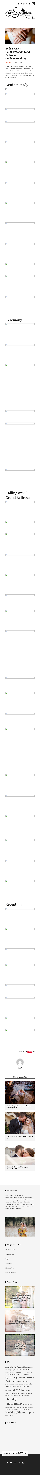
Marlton (17, 1384)
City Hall (25, 1372)
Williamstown (15, 1416)
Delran (26, 1374)
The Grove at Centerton (17, 1407)
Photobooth (14, 1393)
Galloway (19, 1381)
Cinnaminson (17, 1372)
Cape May (19, 1369)
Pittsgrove (21, 1393)
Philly (7, 1393)
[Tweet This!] (26, 1051)
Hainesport (25, 1381)
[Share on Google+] (34, 1051)
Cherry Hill (26, 1370)
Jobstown (8, 1384)
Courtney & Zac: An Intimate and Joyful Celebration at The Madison (20, 1346)
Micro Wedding (24, 1384)
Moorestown (15, 1386)
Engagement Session (24, 1377)
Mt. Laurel (22, 1386)
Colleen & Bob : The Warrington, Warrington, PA (17, 1168)
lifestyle (13, 1384)
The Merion (14, 1409)
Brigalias (13, 1369)
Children (8, 1372)
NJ (13, 1390)
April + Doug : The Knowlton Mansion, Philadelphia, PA (19, 1107)
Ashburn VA (8, 1367)
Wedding (8, 62)
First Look (10, 1381)
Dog (29, 1374)
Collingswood (20, 1374)
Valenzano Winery (24, 1409)
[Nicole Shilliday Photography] (19, 19)
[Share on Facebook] (24, 1051)
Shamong (26, 1395)
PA (16, 1390)
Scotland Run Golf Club (16, 1395)
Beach (26, 1367)
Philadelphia (24, 1390)
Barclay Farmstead (17, 1367)
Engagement (9, 1378)
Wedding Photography (19, 1412)
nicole (20, 1068)
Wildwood (8, 1416)
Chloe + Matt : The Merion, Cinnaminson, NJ (20, 1137)
